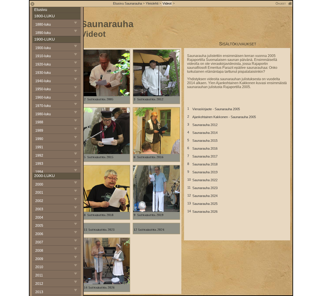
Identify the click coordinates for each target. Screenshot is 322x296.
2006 (39, 234)
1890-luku (43, 33)
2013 (39, 292)
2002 (39, 201)
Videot (167, 3)
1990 (39, 139)
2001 (39, 192)
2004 (39, 217)
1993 (39, 163)
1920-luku (43, 64)
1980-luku (43, 114)
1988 (39, 122)
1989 (39, 130)
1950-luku (43, 89)
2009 (39, 259)
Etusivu (40, 9)
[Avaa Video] (106, 95)
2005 (39, 225)
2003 (39, 209)
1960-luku (43, 97)
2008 (39, 250)
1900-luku (43, 48)
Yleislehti (152, 3)
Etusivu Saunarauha (127, 3)
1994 (39, 172)
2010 (39, 267)
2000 (39, 184)
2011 (39, 275)
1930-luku (43, 72)
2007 (39, 242)
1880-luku (43, 24)
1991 (39, 147)
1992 (39, 155)
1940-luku (43, 81)
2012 (39, 283)
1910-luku (43, 56)
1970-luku (43, 106)
